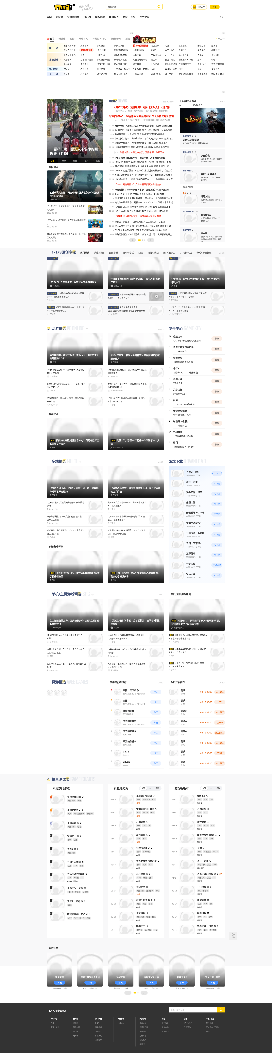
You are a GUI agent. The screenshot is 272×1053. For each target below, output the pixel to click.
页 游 (53, 74)
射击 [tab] (127, 38)
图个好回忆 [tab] (169, 252)
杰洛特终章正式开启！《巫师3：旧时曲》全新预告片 (66, 665)
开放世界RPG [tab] (99, 38)
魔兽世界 (84, 45)
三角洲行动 (156, 55)
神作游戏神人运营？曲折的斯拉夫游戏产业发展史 (65, 637)
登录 (215, 7)
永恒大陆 (215, 55)
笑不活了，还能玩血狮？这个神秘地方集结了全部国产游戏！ (126, 665)
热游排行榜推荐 (118, 682)
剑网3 (153, 50)
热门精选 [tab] (84, 252)
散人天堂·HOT (120, 74)
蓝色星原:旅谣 (171, 64)
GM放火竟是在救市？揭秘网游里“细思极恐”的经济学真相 (66, 371)
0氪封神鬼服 (86, 50)
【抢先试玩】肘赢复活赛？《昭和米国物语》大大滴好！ (66, 208)
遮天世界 (137, 64)
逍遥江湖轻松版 (121, 50)
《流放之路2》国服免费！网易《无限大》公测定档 (142, 107)
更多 (221, 17)
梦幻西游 (101, 45)
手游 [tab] (157, 788)
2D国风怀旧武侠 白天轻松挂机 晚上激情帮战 (188, 295)
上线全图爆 (138, 74)
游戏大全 (143, 1023)
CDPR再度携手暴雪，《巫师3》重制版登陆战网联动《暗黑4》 (144, 170)
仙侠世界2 (169, 50)
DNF (97, 1023)
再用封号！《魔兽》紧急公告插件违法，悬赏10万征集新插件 (143, 130)
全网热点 (53, 167)
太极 (167, 45)
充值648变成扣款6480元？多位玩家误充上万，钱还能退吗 (127, 504)
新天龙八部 (119, 45)
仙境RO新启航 (120, 55)
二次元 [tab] (149, 38)
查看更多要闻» (168, 102)
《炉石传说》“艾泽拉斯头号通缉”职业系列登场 (65, 504)
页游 (125, 17)
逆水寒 (214, 45)
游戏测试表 (73, 17)
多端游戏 (53, 59)
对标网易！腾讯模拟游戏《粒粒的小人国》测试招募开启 (65, 532)
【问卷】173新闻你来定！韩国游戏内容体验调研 (138, 216)
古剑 (153, 69)
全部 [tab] (143, 788)
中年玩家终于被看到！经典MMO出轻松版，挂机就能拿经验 (143, 226)
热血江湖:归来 (120, 64)
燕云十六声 (184, 55)
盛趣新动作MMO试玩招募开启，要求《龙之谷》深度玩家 (66, 385)
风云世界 (68, 59)
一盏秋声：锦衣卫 (122, 69)
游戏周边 (165, 1031)
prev (49, 131)
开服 (132, 17)
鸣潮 (82, 55)
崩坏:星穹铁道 (120, 59)
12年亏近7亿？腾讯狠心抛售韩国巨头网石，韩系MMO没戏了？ (127, 399)
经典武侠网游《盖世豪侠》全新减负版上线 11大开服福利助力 (143, 234)
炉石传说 (98, 1036)
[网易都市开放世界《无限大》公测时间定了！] (75, 131)
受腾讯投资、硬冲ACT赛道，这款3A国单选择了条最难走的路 (188, 637)
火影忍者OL (202, 74)
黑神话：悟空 (171, 69)
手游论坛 (120, 1023)
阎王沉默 (169, 74)
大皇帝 (67, 74)
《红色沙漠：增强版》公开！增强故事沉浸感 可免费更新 (141, 211)
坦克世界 (201, 50)
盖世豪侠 (183, 45)
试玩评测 (143, 1031)
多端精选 (59, 461)
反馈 (233, 937)
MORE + (222, 102)
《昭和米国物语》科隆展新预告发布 (156, 120)
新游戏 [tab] (62, 38)
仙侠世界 (155, 45)
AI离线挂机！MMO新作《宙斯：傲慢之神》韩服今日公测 (142, 189)
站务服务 (165, 1023)
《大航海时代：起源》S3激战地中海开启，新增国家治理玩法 (144, 179)
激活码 (75, 1031)
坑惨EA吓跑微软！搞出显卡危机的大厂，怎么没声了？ (127, 296)
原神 (199, 59)
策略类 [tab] (137, 38)
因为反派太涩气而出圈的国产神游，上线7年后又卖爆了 (66, 236)
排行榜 (87, 17)
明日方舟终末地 (140, 59)
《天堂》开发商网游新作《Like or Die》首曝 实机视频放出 (143, 206)
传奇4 (200, 55)
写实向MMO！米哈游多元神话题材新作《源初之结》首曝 (141, 116)
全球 (52, 1027)
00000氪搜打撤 (186, 74)
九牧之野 (137, 55)
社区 (163, 1019)
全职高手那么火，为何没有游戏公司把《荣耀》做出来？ (141, 142)
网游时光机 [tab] (153, 252)
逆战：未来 (170, 59)
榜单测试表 (60, 779)
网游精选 (59, 328)
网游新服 (100, 17)
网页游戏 (143, 1019)
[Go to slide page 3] (144, 240)
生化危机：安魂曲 (141, 69)
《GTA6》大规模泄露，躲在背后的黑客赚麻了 (66, 222)
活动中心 (165, 1027)
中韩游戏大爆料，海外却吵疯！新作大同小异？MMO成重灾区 (144, 138)
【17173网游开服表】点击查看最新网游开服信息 (138, 184)
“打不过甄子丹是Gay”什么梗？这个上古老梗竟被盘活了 (126, 309)
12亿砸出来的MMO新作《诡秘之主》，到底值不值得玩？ (65, 295)
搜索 (158, 6)
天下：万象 (170, 55)
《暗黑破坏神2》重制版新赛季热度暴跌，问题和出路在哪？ (143, 147)
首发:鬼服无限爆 (140, 45)
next (100, 131)
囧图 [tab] (140, 252)
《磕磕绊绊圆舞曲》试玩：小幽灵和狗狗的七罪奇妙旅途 (187, 651)
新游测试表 (121, 788)
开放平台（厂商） (213, 1027)
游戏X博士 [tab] (99, 252)
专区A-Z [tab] (221, 38)
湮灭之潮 (215, 69)
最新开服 (143, 1036)
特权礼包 (143, 1040)
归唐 (181, 69)
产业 (52, 1023)
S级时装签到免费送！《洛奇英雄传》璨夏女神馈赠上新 (127, 371)
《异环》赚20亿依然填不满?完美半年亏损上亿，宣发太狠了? (126, 518)
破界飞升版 (156, 74)
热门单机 (53, 69)
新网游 (75, 1019)
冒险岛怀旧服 (70, 50)
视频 (185, 1019)
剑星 (199, 69)
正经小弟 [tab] (113, 252)
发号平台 (209, 1023)
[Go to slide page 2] (142, 240)
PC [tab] (150, 788)
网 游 (53, 47)
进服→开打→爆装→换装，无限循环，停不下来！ (143, 152)
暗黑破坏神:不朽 (186, 59)
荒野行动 (101, 55)
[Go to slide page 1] (139, 240)
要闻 (49, 17)
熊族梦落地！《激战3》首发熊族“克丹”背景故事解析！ (141, 134)
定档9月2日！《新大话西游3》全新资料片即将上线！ (65, 399)
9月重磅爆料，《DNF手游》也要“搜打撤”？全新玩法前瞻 (65, 518)
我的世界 (84, 74)
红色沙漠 (84, 69)
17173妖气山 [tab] (185, 252)
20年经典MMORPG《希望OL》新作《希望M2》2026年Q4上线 (126, 532)
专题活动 (187, 1027)
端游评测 (53, 414)
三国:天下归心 (86, 59)
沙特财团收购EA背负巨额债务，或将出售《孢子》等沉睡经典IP (126, 637)
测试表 (75, 1023)
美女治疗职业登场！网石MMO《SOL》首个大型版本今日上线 (144, 202)
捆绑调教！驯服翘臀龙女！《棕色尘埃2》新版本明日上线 (142, 166)
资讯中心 (54, 1019)
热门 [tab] (51, 38)
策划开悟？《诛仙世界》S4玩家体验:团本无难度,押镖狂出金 (127, 385)
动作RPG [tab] (83, 38)
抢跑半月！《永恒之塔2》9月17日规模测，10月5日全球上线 (143, 125)
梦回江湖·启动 (217, 74)
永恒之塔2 (101, 50)
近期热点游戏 (189, 101)
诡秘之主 (68, 64)
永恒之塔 (201, 45)
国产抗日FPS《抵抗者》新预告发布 (129, 111)
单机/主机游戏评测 (181, 594)
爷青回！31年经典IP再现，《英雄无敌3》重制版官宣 (139, 194)
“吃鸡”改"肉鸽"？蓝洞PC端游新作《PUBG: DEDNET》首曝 (143, 162)
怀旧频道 (114, 17)
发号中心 (144, 17)
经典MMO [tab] (116, 38)
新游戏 (59, 17)
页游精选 (59, 682)
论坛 (208, 1031)
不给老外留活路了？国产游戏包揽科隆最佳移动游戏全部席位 (143, 174)
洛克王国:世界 (103, 64)
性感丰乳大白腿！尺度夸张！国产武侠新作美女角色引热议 (65, 651)
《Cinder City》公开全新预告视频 (127, 120)
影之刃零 (101, 69)
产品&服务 (210, 1019)
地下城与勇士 (70, 45)
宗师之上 (84, 64)
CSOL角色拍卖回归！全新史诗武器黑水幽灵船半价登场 (141, 230)
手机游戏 (120, 1019)
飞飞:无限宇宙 (217, 64)
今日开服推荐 (178, 682)
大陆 (57, 1027)
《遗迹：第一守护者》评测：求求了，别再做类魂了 (186, 665)
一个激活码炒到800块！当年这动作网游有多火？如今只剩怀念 (66, 309)
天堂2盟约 (202, 64)
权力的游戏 (102, 74)
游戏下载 (176, 461)
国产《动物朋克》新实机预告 (157, 111)
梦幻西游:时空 (103, 59)
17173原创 (188, 1023)
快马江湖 (155, 64)
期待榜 (75, 1036)
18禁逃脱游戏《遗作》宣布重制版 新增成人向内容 (127, 651)
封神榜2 (182, 50)
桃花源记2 (215, 50)
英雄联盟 (98, 1040)
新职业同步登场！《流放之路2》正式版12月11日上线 (140, 221)
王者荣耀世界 (70, 55)
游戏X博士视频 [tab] (204, 252)
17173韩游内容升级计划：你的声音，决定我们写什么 (140, 157)
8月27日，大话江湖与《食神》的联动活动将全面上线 (187, 309)
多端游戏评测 (56, 546)
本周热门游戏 (61, 788)
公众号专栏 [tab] (128, 252)
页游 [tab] (72, 38)
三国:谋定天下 (185, 64)
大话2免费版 (138, 50)
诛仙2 (213, 59)
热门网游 (98, 1019)
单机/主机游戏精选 (66, 594)
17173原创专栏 (64, 252)
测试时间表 (144, 1027)
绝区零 (154, 59)
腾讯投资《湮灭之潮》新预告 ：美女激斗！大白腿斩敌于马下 (144, 198)
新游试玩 (76, 1027)
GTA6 (66, 69)
